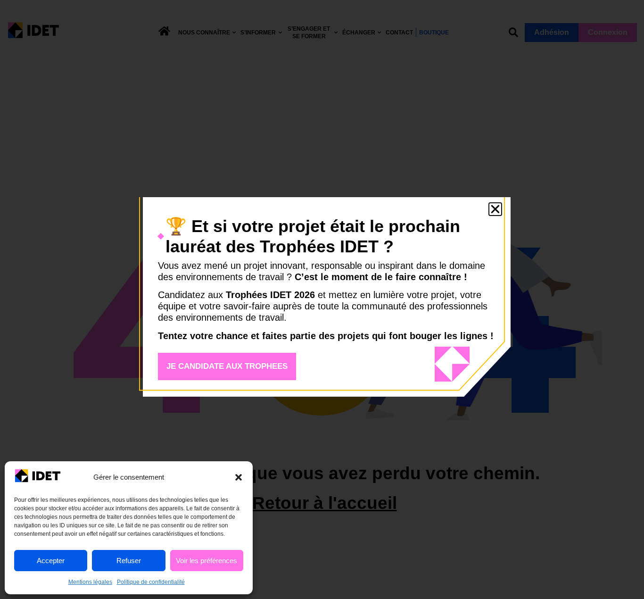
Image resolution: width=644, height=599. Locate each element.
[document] (322, 299)
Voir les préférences (206, 561)
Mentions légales (90, 582)
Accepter (51, 561)
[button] (238, 477)
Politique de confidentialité (151, 582)
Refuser (128, 561)
